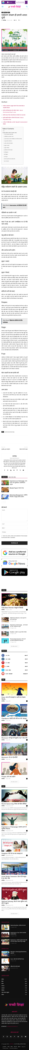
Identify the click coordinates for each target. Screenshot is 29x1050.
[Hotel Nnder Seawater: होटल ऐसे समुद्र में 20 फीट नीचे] (14, 868)
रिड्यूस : (6, 154)
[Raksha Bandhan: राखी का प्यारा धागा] (5, 927)
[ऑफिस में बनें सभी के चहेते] (5, 968)
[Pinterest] (17, 470)
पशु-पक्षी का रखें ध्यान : (8, 140)
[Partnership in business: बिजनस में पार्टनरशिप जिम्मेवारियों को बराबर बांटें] (5, 640)
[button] (2, 7)
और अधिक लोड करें (14, 646)
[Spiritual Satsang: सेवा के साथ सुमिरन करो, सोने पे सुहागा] (14, 893)
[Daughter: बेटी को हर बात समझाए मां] (14, 845)
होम (2, 10)
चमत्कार (3, 484)
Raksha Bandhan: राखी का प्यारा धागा (18, 925)
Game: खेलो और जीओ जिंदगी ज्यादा (17, 959)
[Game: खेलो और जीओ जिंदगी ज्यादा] (5, 961)
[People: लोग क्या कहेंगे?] (14, 768)
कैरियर (3, 498)
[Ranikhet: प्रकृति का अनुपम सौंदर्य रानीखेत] (5, 633)
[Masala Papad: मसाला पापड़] (5, 489)
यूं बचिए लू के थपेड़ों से (5, 449)
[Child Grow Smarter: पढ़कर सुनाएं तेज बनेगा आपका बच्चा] (5, 619)
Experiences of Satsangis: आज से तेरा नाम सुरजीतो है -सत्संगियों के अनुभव (18, 482)
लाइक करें (26, 655)
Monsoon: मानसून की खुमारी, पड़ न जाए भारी (14, 738)
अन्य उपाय (7, 161)
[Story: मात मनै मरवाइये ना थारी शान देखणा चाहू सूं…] (14, 689)
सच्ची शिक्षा (4, 20)
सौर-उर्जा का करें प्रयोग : (9, 143)
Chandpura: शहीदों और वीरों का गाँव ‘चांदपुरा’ (14, 718)
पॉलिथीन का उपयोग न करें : (9, 136)
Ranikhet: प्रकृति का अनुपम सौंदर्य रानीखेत (18, 632)
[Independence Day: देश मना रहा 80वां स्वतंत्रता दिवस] (5, 934)
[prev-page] (2, 502)
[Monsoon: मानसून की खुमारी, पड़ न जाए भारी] (14, 729)
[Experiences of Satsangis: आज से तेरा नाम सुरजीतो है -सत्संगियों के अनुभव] (5, 482)
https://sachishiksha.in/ (14, 458)
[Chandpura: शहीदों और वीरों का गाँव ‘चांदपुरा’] (14, 710)
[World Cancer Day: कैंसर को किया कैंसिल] (14, 795)
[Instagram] (8, 470)
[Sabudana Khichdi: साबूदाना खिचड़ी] (14, 599)
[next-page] (5, 502)
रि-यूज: (6, 156)
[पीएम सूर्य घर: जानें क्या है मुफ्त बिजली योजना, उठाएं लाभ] (5, 954)
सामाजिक (3, 874)
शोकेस (9, 12)
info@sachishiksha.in (12, 1026)
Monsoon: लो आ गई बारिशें (9, 757)
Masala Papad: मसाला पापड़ (17, 488)
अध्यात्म (3, 801)
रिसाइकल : (6, 152)
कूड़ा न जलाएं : (7, 145)
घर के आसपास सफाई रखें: (9, 134)
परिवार (3, 850)
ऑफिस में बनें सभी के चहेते (15, 966)
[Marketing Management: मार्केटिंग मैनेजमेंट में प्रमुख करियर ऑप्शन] (5, 496)
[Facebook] (5, 470)
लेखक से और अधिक (12, 477)
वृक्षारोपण (8, 10)
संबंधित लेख (4, 477)
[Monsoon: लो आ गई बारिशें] (14, 749)
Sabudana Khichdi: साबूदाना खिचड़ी (12, 608)
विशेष (2, 694)
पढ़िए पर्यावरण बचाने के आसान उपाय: (10, 132)
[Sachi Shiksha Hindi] (14, 1005)
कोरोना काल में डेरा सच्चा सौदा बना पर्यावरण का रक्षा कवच (14, 115)
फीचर (2, 774)
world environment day (9, 431)
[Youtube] (24, 470)
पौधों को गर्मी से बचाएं (24, 449)
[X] (21, 470)
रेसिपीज (3, 605)
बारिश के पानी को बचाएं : (9, 149)
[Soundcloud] (18, 1036)
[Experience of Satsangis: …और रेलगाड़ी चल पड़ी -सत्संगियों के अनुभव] (5, 626)
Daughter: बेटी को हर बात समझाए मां (11, 853)
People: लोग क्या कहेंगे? (8, 777)
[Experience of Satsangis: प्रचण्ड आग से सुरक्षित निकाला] (14, 819)
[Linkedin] (11, 470)
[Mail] (14, 470)
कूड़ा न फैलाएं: (7, 147)
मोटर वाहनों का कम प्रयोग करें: (10, 158)
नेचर (4, 10)
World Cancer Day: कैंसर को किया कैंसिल (13, 804)
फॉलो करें (26, 659)
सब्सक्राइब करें (25, 673)
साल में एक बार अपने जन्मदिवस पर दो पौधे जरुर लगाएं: (13, 138)
